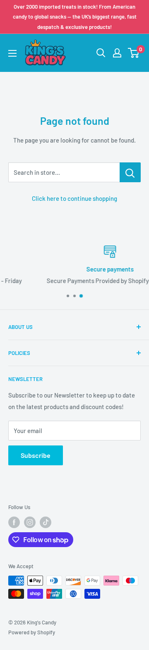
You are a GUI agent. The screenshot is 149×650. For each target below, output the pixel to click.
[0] (134, 53)
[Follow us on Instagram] (30, 522)
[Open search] (101, 52)
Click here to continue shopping (74, 198)
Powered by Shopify (31, 632)
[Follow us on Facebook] (14, 522)
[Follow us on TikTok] (45, 522)
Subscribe (35, 455)
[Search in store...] (130, 172)
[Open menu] (12, 53)
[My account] (117, 52)
